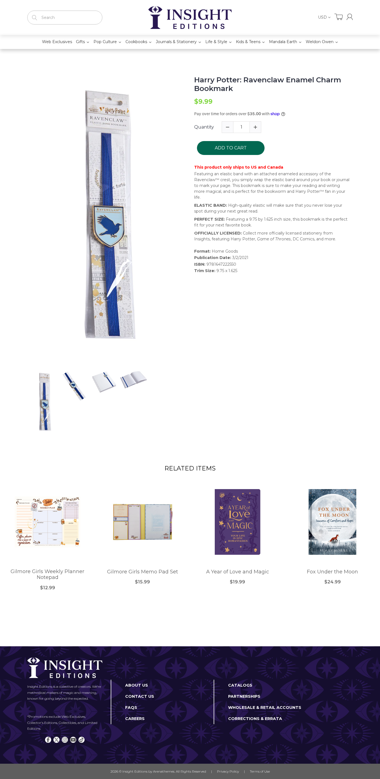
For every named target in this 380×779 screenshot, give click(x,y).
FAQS (131, 707)
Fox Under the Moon (332, 572)
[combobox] (65, 17)
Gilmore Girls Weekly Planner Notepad (47, 575)
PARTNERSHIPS (244, 696)
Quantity (204, 127)
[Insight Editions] (190, 17)
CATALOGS (240, 685)
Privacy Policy (228, 771)
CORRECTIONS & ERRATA (255, 718)
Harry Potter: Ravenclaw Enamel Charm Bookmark (267, 84)
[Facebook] (48, 740)
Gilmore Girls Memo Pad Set (142, 572)
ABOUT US (136, 685)
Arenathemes (163, 771)
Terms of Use (260, 771)
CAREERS (135, 718)
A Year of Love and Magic (237, 572)
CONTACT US (139, 696)
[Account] (350, 17)
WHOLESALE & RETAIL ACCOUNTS (264, 707)
